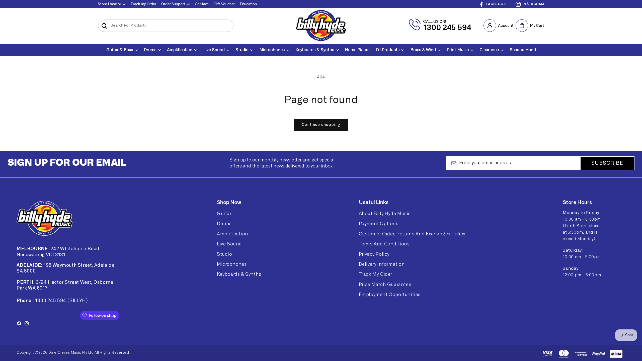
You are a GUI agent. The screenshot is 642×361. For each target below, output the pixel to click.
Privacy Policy (374, 254)
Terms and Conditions (384, 244)
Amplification (232, 234)
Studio (224, 254)
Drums (224, 223)
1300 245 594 (447, 28)
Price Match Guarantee (385, 284)
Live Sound (229, 244)
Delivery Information (382, 264)
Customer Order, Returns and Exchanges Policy (412, 234)
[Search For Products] (104, 26)
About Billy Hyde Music (385, 213)
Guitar (224, 213)
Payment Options (378, 223)
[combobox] (165, 26)
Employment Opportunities (390, 294)
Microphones (232, 264)
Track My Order (375, 274)
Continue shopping (321, 125)
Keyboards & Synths (239, 274)
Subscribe (607, 163)
